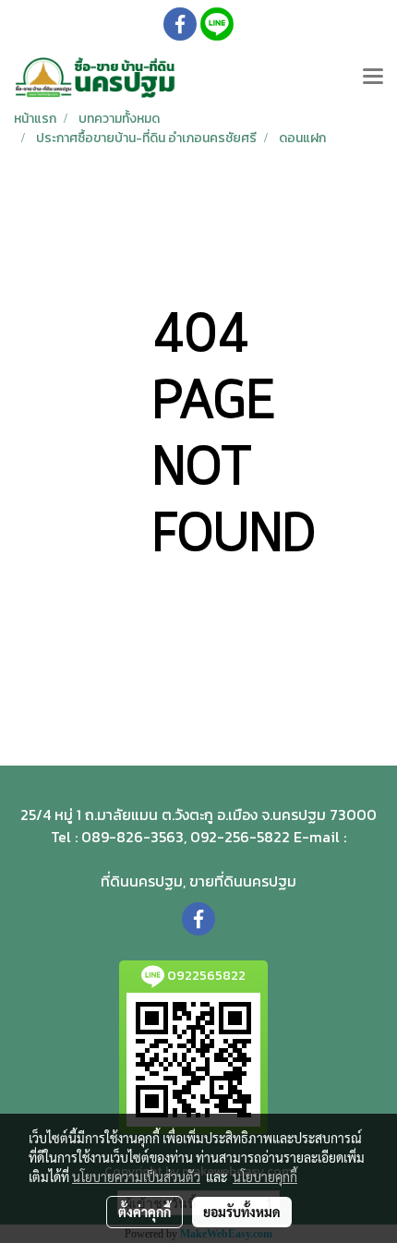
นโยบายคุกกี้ (265, 1176)
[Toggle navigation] (373, 77)
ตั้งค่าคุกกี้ (144, 1211)
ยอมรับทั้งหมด (242, 1211)
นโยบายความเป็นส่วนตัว (136, 1176)
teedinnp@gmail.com (198, 860)
